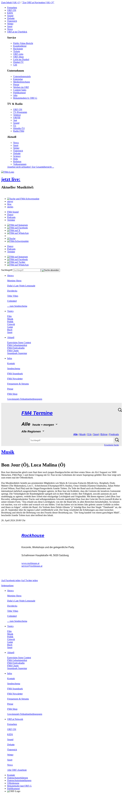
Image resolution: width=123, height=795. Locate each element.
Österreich (12, 21)
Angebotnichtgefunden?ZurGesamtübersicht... (30, 167)
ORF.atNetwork (15, 719)
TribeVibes (12, 296)
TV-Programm (20, 112)
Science (17, 156)
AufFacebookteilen (11, 580)
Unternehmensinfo (22, 76)
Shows (10, 275)
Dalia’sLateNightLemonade (21, 285)
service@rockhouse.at (31, 566)
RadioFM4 (18, 131)
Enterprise (18, 79)
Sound (10, 15)
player (10, 201)
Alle (75, 434)
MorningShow (14, 280)
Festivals (114, 434)
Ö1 (14, 125)
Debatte (11, 18)
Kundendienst (19, 46)
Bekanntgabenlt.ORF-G (25, 98)
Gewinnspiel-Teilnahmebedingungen (24, 399)
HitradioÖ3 (19, 128)
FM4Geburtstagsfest (17, 345)
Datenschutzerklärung (17, 777)
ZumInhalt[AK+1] (10, 2)
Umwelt (11, 324)
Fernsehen (12, 7)
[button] (23, 198)
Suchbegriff (6, 270)
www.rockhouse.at (30, 563)
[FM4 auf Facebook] (17, 227)
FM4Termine (37, 413)
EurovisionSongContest (19, 342)
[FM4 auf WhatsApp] (18, 233)
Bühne (104, 434)
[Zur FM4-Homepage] (7, 172)
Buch (9, 329)
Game (10, 327)
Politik (10, 321)
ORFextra (18, 54)
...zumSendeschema (17, 306)
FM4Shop (12, 394)
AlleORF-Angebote (17, 770)
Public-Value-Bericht (23, 43)
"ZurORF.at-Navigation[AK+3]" (38, 2)
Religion (17, 161)
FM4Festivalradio (16, 348)
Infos (9, 358)
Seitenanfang (7, 585)
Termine (11, 220)
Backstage (18, 48)
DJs (89, 434)
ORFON (11, 10)
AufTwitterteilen (29, 580)
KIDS (10, 13)
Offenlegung (13, 783)
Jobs (15, 95)
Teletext (17, 115)
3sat (15, 120)
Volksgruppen (19, 164)
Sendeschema (13, 368)
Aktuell (10, 337)
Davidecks (12, 291)
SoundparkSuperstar (17, 353)
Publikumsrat (19, 92)
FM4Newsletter (15, 378)
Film (9, 316)
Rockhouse (32, 535)
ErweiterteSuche (111, 445)
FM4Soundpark (15, 373)
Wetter (10, 23)
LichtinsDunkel (21, 59)
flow (9, 204)
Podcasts (11, 217)
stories (10, 207)
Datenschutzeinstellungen (19, 780)
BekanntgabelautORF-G (19, 786)
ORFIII (16, 117)
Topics (10, 311)
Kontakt (11, 363)
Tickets (16, 51)
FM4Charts (13, 350)
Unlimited (12, 301)
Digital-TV (18, 62)
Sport (9, 26)
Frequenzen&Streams (18, 383)
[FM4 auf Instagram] (17, 225)
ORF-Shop (18, 56)
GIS (15, 65)
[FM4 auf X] (13, 230)
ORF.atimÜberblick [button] (17, 31)
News (10, 29)
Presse (16, 84)
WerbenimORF (21, 87)
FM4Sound (13, 212)
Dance (10, 214)
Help (15, 159)
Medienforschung (21, 82)
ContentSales (19, 90)
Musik (10, 319)
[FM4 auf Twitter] (16, 262)
